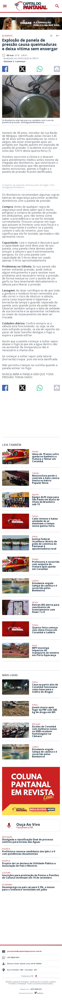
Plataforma (24, 989)
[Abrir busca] (57, 6)
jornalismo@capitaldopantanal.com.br (24, 951)
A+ (57, 35)
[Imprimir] (57, 69)
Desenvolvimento (26, 993)
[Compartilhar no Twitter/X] (22, 69)
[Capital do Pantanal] (31, 6)
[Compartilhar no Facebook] (5, 69)
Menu (5, 6)
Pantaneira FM (27, 976)
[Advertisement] (31, 413)
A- (51, 35)
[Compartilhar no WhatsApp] (40, 69)
